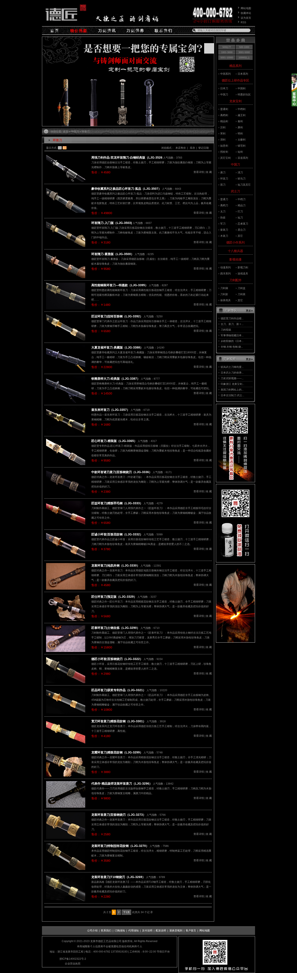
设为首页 (246, 17)
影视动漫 (235, 259)
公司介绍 (92, 930)
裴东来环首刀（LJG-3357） (110, 409)
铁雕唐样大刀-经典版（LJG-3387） (115, 378)
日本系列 (243, 73)
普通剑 (224, 109)
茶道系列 (243, 157)
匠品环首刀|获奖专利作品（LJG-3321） (118, 690)
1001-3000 (226, 52)
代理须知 (133, 930)
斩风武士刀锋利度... (232, 367)
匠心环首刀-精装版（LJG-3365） (114, 441)
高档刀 (224, 205)
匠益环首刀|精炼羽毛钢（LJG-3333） (117, 503)
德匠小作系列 (235, 242)
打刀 (240, 211)
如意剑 (224, 145)
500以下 (226, 47)
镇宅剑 (241, 145)
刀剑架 (224, 294)
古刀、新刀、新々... (232, 324)
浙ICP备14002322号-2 (72, 958)
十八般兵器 (235, 251)
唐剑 (240, 127)
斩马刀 (241, 178)
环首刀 (224, 178)
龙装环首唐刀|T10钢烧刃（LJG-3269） (118, 877)
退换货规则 (175, 930)
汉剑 (222, 127)
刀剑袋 (224, 288)
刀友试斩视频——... (232, 378)
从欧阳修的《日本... (232, 341)
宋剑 (222, 133)
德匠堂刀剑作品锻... (232, 318)
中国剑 (241, 88)
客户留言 (191, 930)
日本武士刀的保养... (232, 372)
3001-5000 (244, 52)
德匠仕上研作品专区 (235, 80)
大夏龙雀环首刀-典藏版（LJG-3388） (117, 347)
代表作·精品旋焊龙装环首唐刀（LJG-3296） (121, 783)
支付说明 (147, 930)
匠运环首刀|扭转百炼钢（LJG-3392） (117, 316)
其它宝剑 (225, 157)
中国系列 (225, 73)
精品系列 (235, 66)
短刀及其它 (244, 184)
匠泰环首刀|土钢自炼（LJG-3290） (115, 627)
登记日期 (203, 147)
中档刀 (241, 199)
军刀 (222, 223)
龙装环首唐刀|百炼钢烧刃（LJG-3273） (118, 814)
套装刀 (224, 229)
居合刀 (241, 229)
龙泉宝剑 (235, 101)
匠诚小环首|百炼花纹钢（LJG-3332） (117, 534)
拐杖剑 (224, 151)
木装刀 (224, 235)
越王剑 (241, 115)
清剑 (222, 139)
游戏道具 (243, 273)
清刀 (240, 172)
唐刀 (222, 172)
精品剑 (224, 121)
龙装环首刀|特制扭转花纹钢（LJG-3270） (120, 846)
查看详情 (199, 172)
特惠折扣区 (244, 94)
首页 (65, 131)
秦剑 (240, 121)
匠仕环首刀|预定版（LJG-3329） (114, 596)
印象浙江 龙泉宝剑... (232, 384)
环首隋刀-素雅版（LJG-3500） (112, 254)
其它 (240, 235)
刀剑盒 (241, 288)
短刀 (240, 217)
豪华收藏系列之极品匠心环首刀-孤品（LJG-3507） (126, 188)
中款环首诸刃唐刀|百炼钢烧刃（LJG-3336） (121, 472)
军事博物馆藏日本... (232, 335)
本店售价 (180, 147)
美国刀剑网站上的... (232, 389)
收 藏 (209, 172)
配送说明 (161, 930)
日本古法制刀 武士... (232, 395)
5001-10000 (226, 57)
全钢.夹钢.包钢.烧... (232, 346)
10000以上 (244, 57)
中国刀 (224, 94)
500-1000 (244, 47)
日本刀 (224, 88)
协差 (222, 217)
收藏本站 (246, 13)
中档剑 (241, 109)
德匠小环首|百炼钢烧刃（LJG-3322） (117, 659)
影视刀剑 (243, 267)
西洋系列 (225, 273)
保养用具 (225, 300)
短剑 (240, 151)
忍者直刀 (243, 223)
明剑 (240, 133)
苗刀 (222, 184)
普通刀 (224, 199)
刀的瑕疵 (226, 329)
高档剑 (224, 115)
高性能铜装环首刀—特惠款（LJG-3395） (119, 285)
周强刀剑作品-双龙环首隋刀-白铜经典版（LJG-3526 (126, 157)
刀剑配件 (235, 280)
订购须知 (120, 930)
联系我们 (106, 930)
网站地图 (246, 8)
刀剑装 (241, 294)
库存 (192, 147)
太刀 (222, 211)
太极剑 (241, 139)
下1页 (126, 912)
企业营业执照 (72, 963)
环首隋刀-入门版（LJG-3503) (111, 223)
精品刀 (241, 205)
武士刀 (235, 191)
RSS (243, 22)
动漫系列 (225, 267)
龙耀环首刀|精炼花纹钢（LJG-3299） (117, 752)
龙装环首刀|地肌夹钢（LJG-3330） (115, 565)
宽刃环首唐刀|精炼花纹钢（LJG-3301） (118, 721)
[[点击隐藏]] (294, 105)
